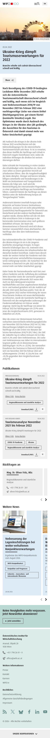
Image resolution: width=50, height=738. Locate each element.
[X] (13, 712)
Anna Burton (20, 396)
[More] (43, 409)
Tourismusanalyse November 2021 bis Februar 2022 (22, 423)
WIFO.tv (6, 682)
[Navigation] (37, 3)
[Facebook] (29, 712)
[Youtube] (45, 712)
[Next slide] (46, 499)
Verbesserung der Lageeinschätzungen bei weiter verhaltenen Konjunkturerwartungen (20, 544)
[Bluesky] (21, 712)
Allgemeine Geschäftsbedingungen (18, 698)
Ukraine (31, 442)
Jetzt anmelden (14, 621)
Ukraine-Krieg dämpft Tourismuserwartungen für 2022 (24, 381)
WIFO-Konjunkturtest (15, 563)
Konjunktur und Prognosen (17, 569)
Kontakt (6, 674)
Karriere (6, 678)
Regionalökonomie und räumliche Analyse (25, 402)
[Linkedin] (37, 712)
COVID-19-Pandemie (15, 442)
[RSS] (5, 712)
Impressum (7, 702)
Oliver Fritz (9, 396)
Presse (5, 670)
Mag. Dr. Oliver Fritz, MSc (20, 472)
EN (45, 4)
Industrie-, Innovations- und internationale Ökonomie (18, 575)
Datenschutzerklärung (12, 694)
